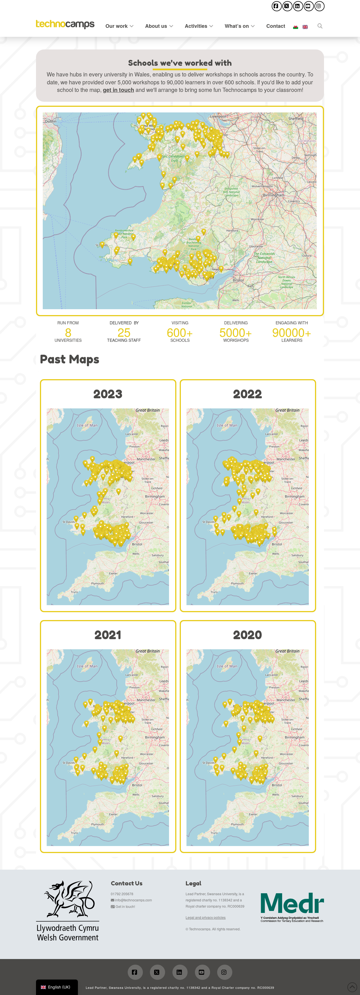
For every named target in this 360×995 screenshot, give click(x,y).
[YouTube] (308, 6)
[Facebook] (276, 6)
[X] (287, 6)
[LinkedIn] (298, 6)
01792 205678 (122, 893)
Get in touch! (125, 906)
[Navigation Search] (317, 25)
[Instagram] (319, 6)
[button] (143, 116)
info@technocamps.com (133, 899)
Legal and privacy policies (206, 917)
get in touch (118, 90)
